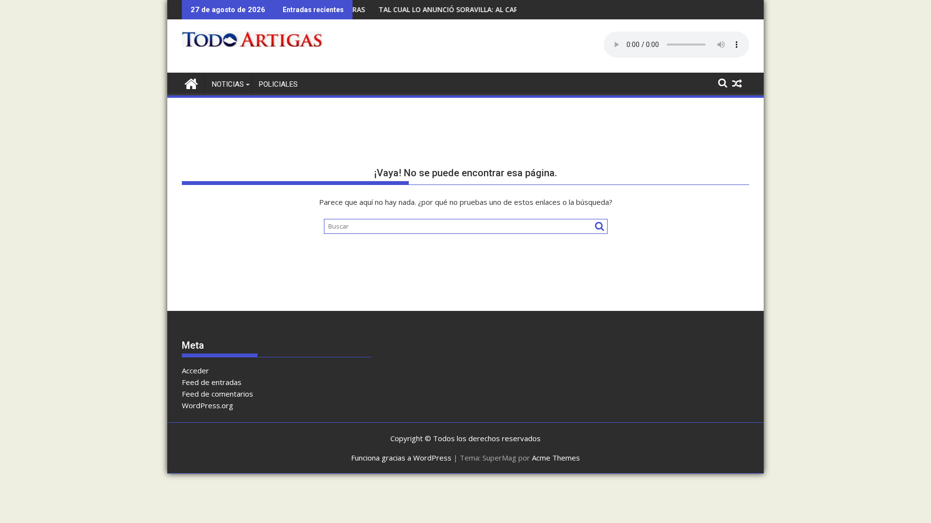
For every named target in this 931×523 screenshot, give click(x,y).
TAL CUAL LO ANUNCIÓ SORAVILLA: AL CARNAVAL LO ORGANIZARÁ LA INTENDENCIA (504, 9)
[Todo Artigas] (191, 82)
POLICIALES (278, 84)
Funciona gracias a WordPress (401, 457)
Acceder (195, 370)
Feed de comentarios (217, 394)
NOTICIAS (228, 84)
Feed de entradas (211, 382)
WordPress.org (207, 405)
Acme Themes (556, 457)
